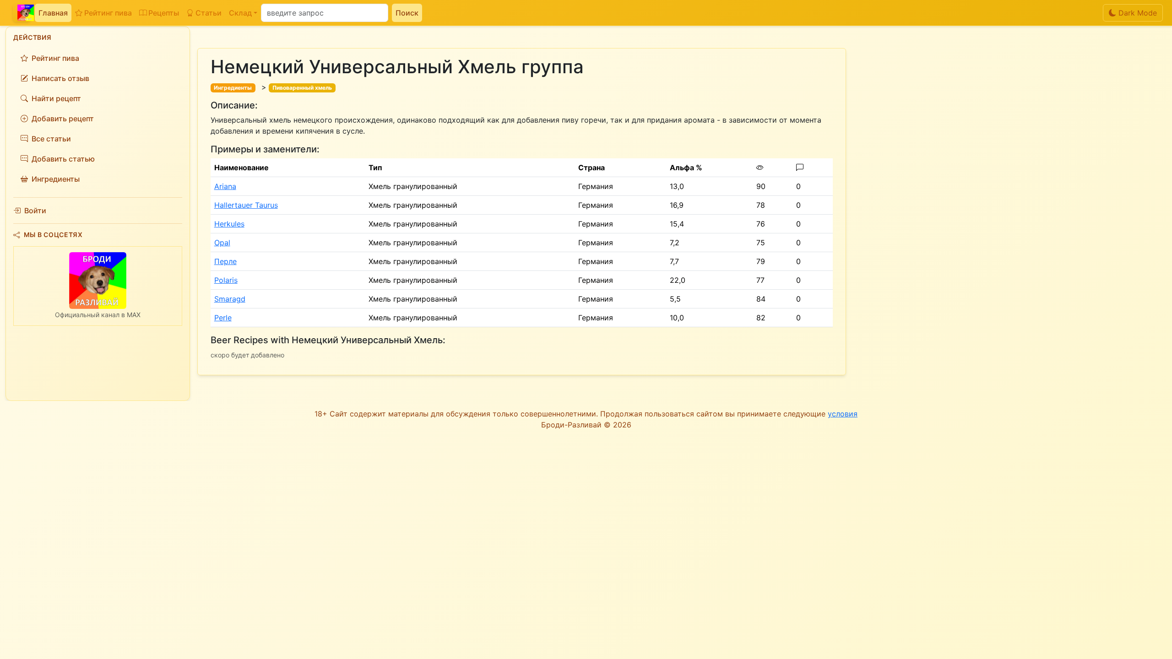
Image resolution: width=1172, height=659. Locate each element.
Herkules (229, 223)
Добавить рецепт (63, 118)
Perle (223, 317)
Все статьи (51, 138)
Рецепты (163, 12)
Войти (35, 210)
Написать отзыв (60, 78)
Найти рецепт (56, 98)
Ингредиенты (56, 179)
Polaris (226, 280)
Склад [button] (240, 12)
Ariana (225, 186)
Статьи (208, 12)
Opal (222, 242)
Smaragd (229, 298)
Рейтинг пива (108, 12)
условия (842, 413)
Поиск (407, 12)
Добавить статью (63, 158)
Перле (225, 261)
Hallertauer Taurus (246, 205)
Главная (53, 12)
